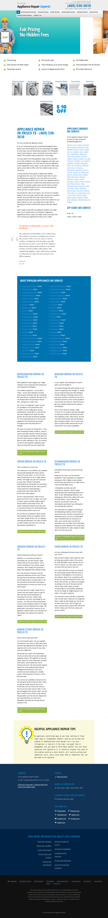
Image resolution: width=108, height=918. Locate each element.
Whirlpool (74, 200)
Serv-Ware (70, 188)
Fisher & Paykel (78, 159)
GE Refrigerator (27, 289)
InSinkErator (75, 154)
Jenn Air (73, 168)
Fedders (69, 159)
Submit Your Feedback (43, 846)
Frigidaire (77, 161)
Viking (74, 197)
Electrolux (83, 154)
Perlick (81, 181)
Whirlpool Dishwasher (58, 338)
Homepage (12, 881)
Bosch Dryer (55, 311)
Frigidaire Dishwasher (29, 341)
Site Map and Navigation (63, 849)
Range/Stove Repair (25, 15)
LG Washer (54, 305)
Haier (69, 165)
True (88, 193)
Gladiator (70, 163)
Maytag (75, 175)
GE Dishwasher (55, 335)
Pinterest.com (75, 811)
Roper (78, 184)
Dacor (81, 152)
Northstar (70, 179)
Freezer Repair (82, 12)
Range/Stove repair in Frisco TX (30, 630)
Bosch (76, 149)
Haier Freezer (55, 344)
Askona (74, 147)
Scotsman (82, 186)
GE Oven (53, 317)
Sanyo (76, 186)
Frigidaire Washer (56, 298)
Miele (80, 175)
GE (82, 161)
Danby (86, 152)
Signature (83, 188)
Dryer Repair (55, 12)
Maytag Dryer (26, 308)
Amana (79, 145)
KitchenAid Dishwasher (30, 338)
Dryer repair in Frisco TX (31, 461)
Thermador (71, 193)
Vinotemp (80, 197)
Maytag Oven (55, 323)
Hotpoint (85, 165)
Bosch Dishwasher (57, 341)
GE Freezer (26, 350)
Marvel (69, 175)
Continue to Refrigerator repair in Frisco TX (31, 453)
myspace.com (75, 819)
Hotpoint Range (27, 329)
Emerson (84, 156)
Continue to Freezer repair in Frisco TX (31, 621)
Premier (87, 181)
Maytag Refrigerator (29, 295)
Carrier (69, 152)
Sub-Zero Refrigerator (58, 295)
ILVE (68, 168)
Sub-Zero (80, 191)
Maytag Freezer (27, 356)
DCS (68, 154)
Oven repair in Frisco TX (69, 546)
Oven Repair (93, 12)
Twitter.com (75, 815)
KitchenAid (70, 170)
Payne (76, 181)
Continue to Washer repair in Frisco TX (68, 432)
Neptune (82, 177)
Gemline (87, 161)
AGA (74, 145)
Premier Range (27, 335)
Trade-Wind (82, 193)
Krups (84, 170)
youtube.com (61, 819)
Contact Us (37, 15)
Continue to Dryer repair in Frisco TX (30, 531)
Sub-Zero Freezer (56, 353)
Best (86, 147)
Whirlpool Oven (56, 320)
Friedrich (70, 161)
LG (79, 172)
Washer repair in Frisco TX (69, 375)
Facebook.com (62, 815)
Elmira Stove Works (73, 156)
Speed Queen (71, 191)
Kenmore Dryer (27, 314)
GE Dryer (54, 308)
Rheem (73, 184)
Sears (87, 186)
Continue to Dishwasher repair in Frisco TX (69, 536)
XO (89, 200)
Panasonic (70, 181)
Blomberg (70, 149)
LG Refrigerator (56, 292)
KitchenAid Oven (27, 317)
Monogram (74, 177)
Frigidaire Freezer (57, 350)
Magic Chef (84, 172)
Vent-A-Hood (76, 195)
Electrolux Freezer (28, 347)
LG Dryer (25, 311)
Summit (86, 191)
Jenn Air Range (27, 326)
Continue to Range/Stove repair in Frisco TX (31, 710)
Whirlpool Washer (28, 301)
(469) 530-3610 (62, 777)
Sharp (77, 188)
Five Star (87, 159)
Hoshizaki (78, 165)
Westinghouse (82, 200)
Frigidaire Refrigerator (29, 292)
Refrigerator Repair (28, 12)
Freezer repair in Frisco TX (31, 548)
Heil (73, 165)
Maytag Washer (56, 301)
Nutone (76, 179)
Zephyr (69, 202)
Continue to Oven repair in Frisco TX (67, 616)
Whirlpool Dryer (56, 314)
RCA (68, 184)
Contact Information (44, 850)
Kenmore (80, 168)
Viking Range (55, 329)
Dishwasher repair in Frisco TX (67, 463)
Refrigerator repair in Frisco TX (30, 375)
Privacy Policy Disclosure (63, 861)
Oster (82, 179)
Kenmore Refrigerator (29, 286)
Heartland (84, 163)
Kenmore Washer (28, 298)
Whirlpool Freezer (28, 353)
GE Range (25, 332)
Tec (76, 193)
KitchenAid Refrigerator (58, 286)
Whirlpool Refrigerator (58, 289)
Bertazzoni (81, 147)
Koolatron (78, 170)
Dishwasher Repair (68, 12)
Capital (86, 149)
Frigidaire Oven (27, 323)
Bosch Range (55, 326)
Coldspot (75, 152)
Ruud (82, 184)
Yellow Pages (61, 811)
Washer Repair (43, 12)
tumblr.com (61, 822)
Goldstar (77, 163)
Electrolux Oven (27, 320)
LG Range (54, 332)
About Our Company (44, 841)
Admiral (69, 145)
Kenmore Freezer (56, 347)
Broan (81, 149)
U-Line (69, 195)
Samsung (70, 186)
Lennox (75, 172)
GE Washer (25, 305)
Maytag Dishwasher (28, 344)
